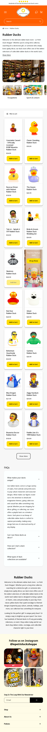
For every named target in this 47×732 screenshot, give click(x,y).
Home (6, 28)
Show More (7, 55)
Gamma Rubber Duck (32, 352)
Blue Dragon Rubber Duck (11, 394)
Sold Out (13, 282)
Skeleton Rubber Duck (11, 272)
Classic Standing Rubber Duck (33, 141)
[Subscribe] (36, 700)
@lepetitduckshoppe (23, 644)
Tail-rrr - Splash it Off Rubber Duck (13, 230)
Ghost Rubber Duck (32, 312)
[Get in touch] (36, 12)
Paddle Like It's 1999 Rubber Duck (33, 433)
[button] (5, 12)
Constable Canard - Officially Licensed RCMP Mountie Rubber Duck (13, 145)
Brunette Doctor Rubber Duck (12, 433)
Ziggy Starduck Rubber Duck (32, 394)
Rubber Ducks (14, 28)
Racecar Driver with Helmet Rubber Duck (12, 189)
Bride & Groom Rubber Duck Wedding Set (32, 231)
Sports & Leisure (33, 98)
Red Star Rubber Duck (11, 312)
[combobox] (23, 21)
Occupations (12, 98)
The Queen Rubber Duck (32, 188)
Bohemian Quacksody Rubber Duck (11, 353)
